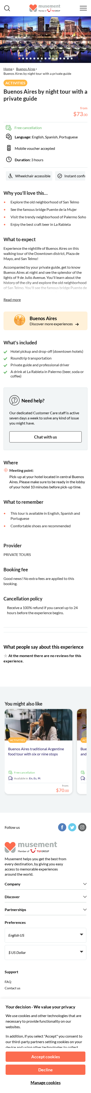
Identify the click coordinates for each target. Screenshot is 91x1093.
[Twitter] (71, 827)
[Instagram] (81, 827)
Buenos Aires (25, 69)
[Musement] (44, 8)
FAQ (8, 982)
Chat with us (45, 436)
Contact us (12, 988)
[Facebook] (61, 827)
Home (8, 69)
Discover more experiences (52, 324)
